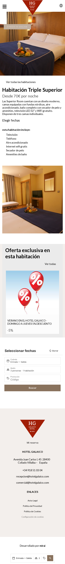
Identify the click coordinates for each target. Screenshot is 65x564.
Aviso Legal (32, 500)
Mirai (42, 545)
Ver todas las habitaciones (21, 82)
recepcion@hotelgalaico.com (32, 476)
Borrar (55, 351)
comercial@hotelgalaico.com (32, 482)
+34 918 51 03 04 (32, 470)
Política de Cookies (32, 511)
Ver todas (50, 264)
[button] (50, 558)
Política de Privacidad (32, 506)
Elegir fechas (11, 120)
